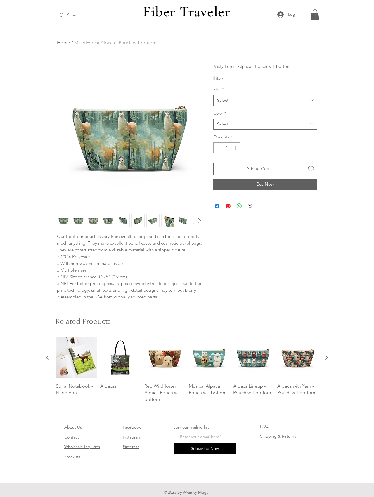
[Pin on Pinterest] (228, 206)
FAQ (264, 426)
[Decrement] (217, 148)
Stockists (72, 456)
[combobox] (265, 100)
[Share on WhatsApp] (239, 206)
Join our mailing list (191, 427)
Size (218, 89)
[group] (187, 370)
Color (219, 113)
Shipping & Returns (278, 436)
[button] (314, 14)
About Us (73, 427)
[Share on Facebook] (217, 206)
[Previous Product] (47, 357)
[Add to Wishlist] (311, 169)
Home (63, 42)
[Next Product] (326, 357)
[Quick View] (76, 357)
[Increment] (235, 148)
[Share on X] (250, 206)
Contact (71, 437)
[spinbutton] (226, 148)
